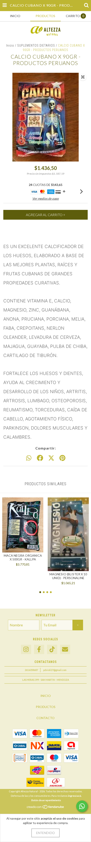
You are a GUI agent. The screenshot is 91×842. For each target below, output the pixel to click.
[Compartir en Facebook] (40, 458)
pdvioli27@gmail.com (54, 669)
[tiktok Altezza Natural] (52, 649)
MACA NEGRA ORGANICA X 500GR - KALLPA (23, 557)
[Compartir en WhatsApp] (28, 458)
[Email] (65, 649)
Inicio (10, 45)
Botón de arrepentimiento (46, 800)
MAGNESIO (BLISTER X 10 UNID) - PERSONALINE (68, 576)
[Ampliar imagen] (83, 77)
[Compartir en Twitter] (51, 458)
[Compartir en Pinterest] (62, 458)
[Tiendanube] (45, 808)
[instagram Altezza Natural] (26, 649)
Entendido (45, 833)
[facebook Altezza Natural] (39, 649)
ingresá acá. (75, 795)
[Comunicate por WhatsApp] (82, 806)
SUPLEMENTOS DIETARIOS (36, 45)
